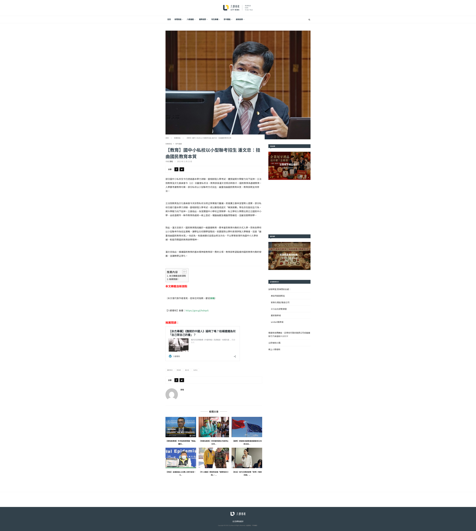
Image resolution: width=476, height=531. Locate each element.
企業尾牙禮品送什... (289, 164)
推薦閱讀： (174, 279)
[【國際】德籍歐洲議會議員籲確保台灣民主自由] (247, 427)
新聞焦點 (178, 19)
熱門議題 (178, 144)
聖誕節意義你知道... (289, 254)
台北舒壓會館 (281, 308)
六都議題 (190, 19)
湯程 (171, 161)
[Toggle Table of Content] (183, 272)
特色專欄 (214, 19)
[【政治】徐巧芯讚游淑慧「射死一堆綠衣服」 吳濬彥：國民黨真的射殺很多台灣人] (247, 458)
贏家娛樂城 (276, 315)
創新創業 (239, 19)
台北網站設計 (238, 521)
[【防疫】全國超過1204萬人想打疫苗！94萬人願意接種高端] (180, 458)
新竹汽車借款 (274, 336)
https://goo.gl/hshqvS (197, 310)
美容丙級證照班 (278, 295)
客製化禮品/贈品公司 (280, 302)
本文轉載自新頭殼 (177, 275)
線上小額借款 (274, 349)
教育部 (179, 370)
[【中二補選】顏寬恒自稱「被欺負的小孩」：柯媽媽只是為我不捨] (214, 458)
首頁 (169, 19)
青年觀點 (227, 19)
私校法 (195, 370)
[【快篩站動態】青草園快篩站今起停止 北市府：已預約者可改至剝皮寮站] (214, 427)
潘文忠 (187, 370)
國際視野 (202, 19)
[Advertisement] (289, 207)
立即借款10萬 (274, 342)
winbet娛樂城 (277, 321)
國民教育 (170, 370)
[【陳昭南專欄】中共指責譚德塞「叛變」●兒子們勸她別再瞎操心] (180, 427)
